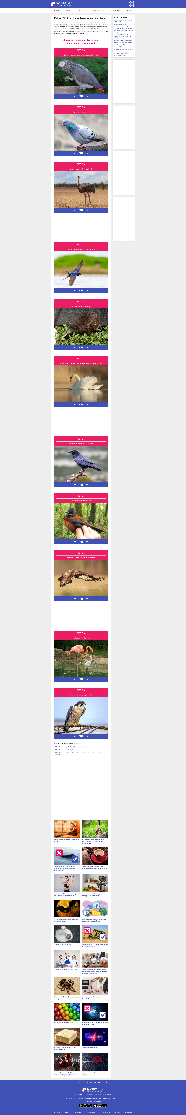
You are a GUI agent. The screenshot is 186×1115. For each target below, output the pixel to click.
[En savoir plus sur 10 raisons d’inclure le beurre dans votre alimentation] (67, 1037)
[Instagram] (99, 1083)
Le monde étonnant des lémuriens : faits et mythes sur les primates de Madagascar (123, 30)
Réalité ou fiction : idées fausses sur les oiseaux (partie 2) (124, 54)
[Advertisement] (81, 227)
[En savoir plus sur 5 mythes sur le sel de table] (67, 934)
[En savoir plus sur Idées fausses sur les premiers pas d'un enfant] (94, 986)
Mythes (83, 10)
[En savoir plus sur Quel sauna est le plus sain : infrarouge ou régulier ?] (67, 829)
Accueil (58, 10)
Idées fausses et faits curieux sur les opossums (123, 45)
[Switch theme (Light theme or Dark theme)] (134, 2)
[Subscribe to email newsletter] (130, 5)
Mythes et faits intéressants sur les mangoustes (123, 50)
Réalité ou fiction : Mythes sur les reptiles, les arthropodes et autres (123, 41)
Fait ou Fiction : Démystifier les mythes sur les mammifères (71, 747)
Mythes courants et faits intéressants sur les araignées (122, 25)
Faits (69, 10)
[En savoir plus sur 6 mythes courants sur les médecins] (67, 959)
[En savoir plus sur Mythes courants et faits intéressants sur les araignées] (67, 986)
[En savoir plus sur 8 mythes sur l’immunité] (94, 1037)
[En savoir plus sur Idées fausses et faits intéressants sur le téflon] (94, 1062)
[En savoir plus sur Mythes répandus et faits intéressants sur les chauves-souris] (67, 908)
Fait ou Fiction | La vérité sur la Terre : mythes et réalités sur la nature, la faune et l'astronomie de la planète (81, 753)
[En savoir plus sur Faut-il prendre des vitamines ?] (67, 1012)
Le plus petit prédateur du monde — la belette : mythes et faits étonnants (122, 36)
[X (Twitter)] (83, 1083)
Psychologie (115, 10)
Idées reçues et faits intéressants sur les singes (123, 20)
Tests (130, 10)
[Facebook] (79, 1083)
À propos (129, 1112)
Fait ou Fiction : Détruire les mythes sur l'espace (68, 750)
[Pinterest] (87, 1083)
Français (133, 6)
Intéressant (98, 10)
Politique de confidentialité (104, 1094)
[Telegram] (103, 1083)
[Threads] (91, 1083)
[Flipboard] (95, 1083)
